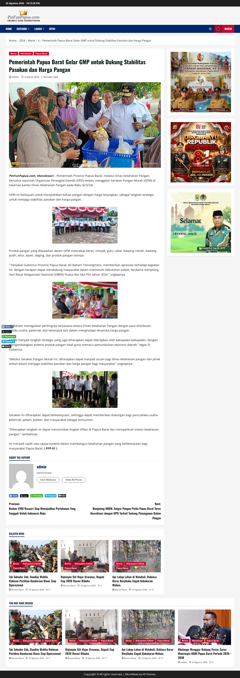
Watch (228, 29)
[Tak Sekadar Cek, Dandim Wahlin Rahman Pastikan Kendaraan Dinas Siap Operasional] (33, 556)
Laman (38, 29)
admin (15, 76)
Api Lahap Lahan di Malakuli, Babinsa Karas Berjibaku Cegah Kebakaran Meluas (134, 581)
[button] (7, 352)
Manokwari (26, 53)
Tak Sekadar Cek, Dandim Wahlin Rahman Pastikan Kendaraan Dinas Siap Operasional (32, 581)
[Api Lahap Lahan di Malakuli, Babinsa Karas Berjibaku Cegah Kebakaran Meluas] (136, 556)
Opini (52, 29)
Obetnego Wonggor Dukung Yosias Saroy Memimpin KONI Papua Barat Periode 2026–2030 (204, 653)
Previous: (42, 508)
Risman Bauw (17, 589)
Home (9, 29)
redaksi (183, 662)
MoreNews (131, 674)
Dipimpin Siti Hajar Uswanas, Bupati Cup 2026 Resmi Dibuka (82, 579)
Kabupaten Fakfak (32, 563)
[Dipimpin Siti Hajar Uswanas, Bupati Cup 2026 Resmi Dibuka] (85, 556)
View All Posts (73, 480)
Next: (125, 511)
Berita (13, 53)
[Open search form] (210, 29)
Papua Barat (41, 53)
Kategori (22, 29)
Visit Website (48, 480)
